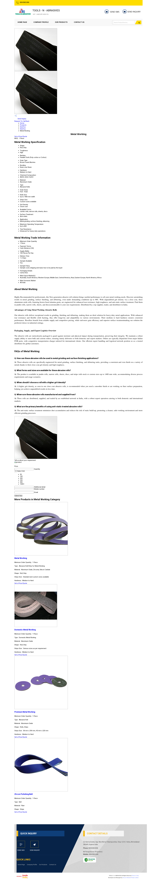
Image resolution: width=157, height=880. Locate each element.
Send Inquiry (21, 119)
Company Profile (41, 22)
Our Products (61, 22)
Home (22, 123)
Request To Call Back (21, 121)
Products (23, 125)
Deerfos (23, 127)
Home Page (22, 22)
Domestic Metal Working (25, 630)
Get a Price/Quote (20, 136)
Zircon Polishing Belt (23, 794)
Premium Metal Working (24, 712)
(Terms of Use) (135, 875)
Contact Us (79, 22)
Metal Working (20, 558)
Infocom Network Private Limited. (131, 877)
